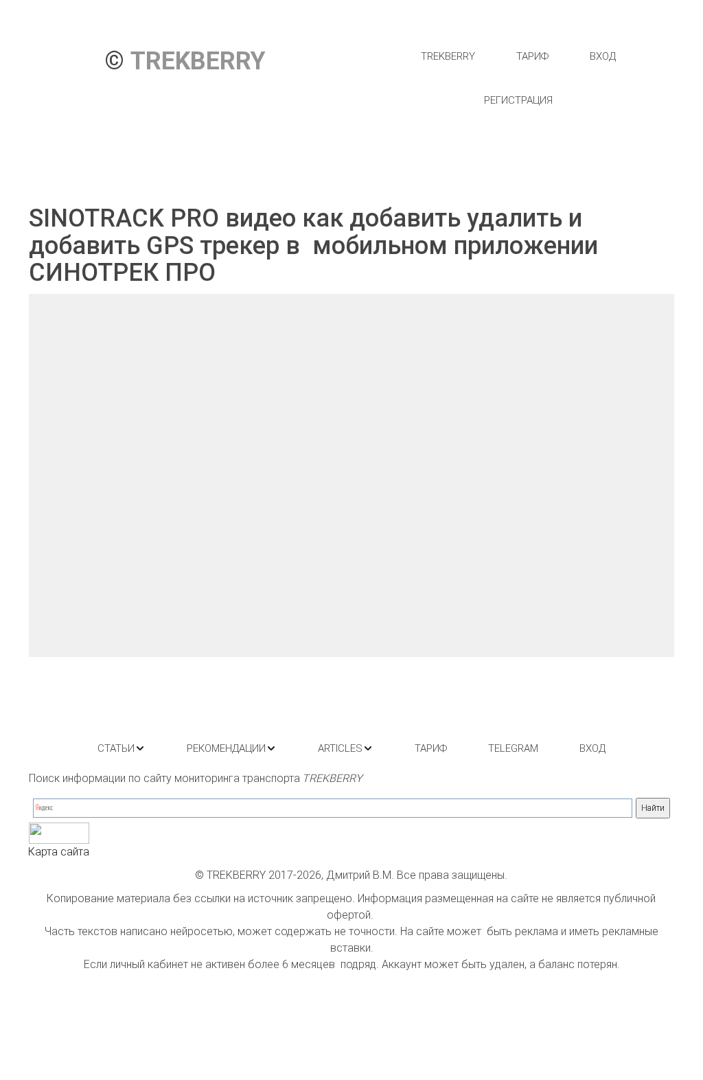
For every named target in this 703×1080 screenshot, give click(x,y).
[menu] (518, 78)
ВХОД (603, 56)
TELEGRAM (513, 748)
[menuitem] (448, 56)
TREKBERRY (448, 56)
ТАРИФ (532, 56)
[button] (121, 748)
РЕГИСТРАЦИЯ (518, 100)
